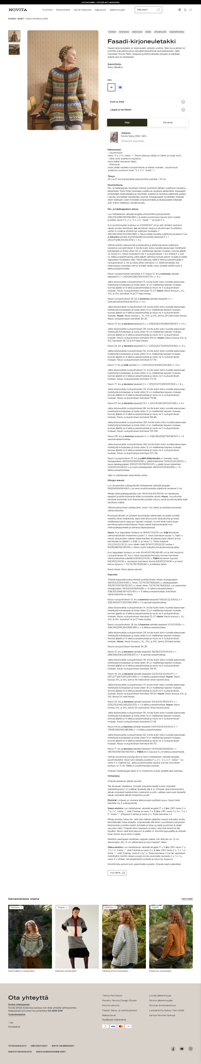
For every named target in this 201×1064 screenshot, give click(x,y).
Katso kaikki (187, 899)
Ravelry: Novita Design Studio (119, 1000)
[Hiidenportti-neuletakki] (124, 938)
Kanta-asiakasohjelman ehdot (51, 1051)
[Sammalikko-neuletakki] (30, 938)
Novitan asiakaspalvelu (19, 1004)
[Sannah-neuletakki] (77, 938)
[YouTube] (182, 1049)
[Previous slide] (32, 80)
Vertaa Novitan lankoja (162, 1015)
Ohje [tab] (127, 122)
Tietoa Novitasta (112, 995)
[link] (147, 137)
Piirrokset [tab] (168, 122)
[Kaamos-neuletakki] (171, 938)
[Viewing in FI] (111, 87)
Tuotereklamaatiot (16, 1014)
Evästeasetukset (39, 1046)
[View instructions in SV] (120, 87)
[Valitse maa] (179, 10)
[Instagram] (190, 1049)
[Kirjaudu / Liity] (185, 10)
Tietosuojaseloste (17, 1046)
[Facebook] (173, 1049)
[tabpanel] (147, 502)
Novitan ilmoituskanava (162, 1005)
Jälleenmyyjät (117, 9)
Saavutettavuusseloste (20, 1051)
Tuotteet (47, 9)
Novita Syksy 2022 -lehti (133, 136)
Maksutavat (109, 1015)
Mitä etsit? (142, 9)
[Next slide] (93, 80)
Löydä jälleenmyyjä (160, 995)
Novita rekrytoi (110, 1005)
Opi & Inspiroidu (83, 9)
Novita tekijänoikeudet (63, 1046)
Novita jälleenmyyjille (161, 1000)
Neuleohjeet (63, 9)
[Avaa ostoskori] (190, 10)
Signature (100, 9)
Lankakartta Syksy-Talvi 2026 (166, 1010)
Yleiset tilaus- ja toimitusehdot (119, 1010)
